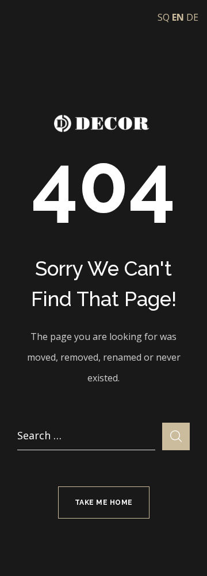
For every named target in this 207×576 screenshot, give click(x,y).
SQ (164, 17)
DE (192, 17)
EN (178, 17)
